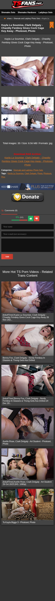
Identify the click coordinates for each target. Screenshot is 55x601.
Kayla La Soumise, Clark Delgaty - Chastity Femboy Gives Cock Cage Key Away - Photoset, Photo (27, 161)
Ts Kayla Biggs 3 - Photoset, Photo (19, 522)
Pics (3, 177)
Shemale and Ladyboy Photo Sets (27, 19)
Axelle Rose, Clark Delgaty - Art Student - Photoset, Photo (27, 442)
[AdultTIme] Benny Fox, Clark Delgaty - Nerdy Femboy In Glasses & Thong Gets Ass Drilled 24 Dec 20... (25, 400)
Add (7, 257)
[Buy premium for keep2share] (27, 189)
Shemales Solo (8, 12)
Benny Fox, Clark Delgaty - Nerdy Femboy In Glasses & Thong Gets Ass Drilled (24, 359)
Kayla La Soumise (15, 173)
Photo (39, 173)
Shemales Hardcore (27, 12)
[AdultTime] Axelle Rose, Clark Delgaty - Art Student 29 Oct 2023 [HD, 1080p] (27, 483)
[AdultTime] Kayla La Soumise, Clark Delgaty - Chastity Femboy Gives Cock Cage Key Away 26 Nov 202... (26, 317)
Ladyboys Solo (45, 12)
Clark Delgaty (30, 173)
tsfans (9, 19)
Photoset (47, 173)
